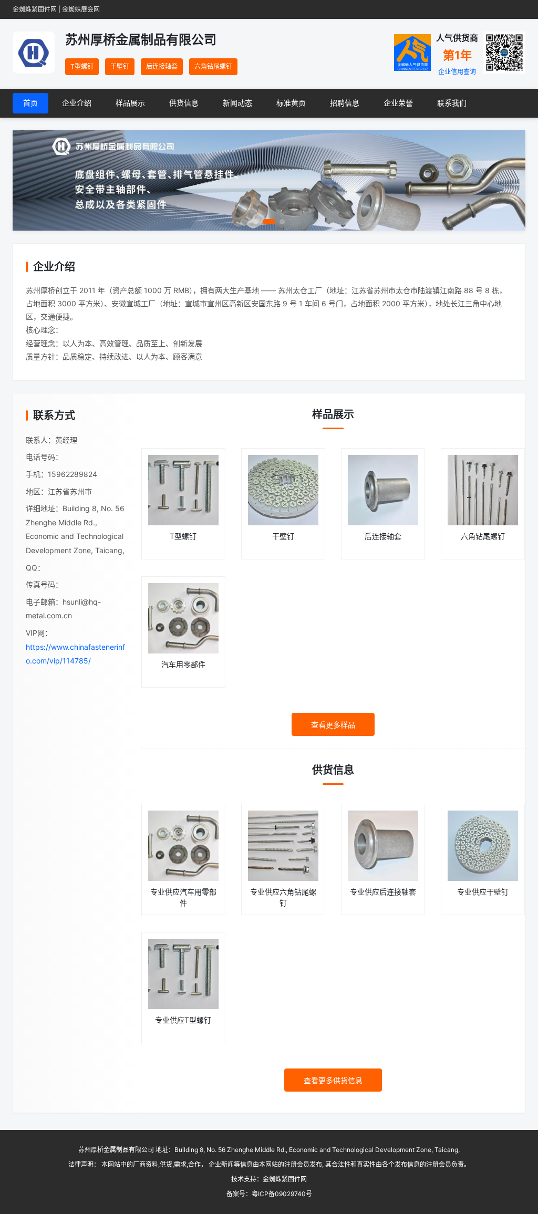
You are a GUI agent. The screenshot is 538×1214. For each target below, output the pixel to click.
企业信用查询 (457, 72)
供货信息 (184, 102)
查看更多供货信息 (333, 1080)
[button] (33, 180)
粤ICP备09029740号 (282, 1194)
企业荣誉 (398, 102)
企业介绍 (76, 102)
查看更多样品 (333, 724)
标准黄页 (291, 102)
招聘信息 (344, 102)
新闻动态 (237, 102)
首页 (30, 102)
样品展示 (130, 102)
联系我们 (452, 102)
